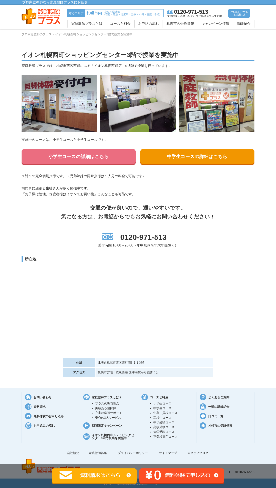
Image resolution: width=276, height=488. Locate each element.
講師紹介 (244, 23)
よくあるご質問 (218, 397)
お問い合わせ (43, 397)
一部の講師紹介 (218, 406)
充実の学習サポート (108, 413)
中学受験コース (163, 422)
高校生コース (162, 417)
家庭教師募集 (98, 453)
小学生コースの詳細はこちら (79, 156)
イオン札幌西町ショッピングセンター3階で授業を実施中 (113, 436)
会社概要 (73, 453)
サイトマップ (168, 453)
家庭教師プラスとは (86, 23)
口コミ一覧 (215, 416)
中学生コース (162, 408)
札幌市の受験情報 (180, 23)
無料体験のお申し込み (49, 416)
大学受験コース (163, 432)
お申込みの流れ (44, 425)
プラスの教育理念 (107, 403)
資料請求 (40, 406)
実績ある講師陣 (105, 408)
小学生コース (162, 403)
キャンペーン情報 (215, 23)
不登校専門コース (165, 436)
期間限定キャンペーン (107, 425)
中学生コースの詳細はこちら (197, 156)
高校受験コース (163, 427)
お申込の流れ (148, 23)
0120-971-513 (191, 12)
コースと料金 (120, 23)
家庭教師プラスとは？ (107, 397)
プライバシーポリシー (133, 453)
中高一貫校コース (165, 413)
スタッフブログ (197, 453)
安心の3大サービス (108, 417)
